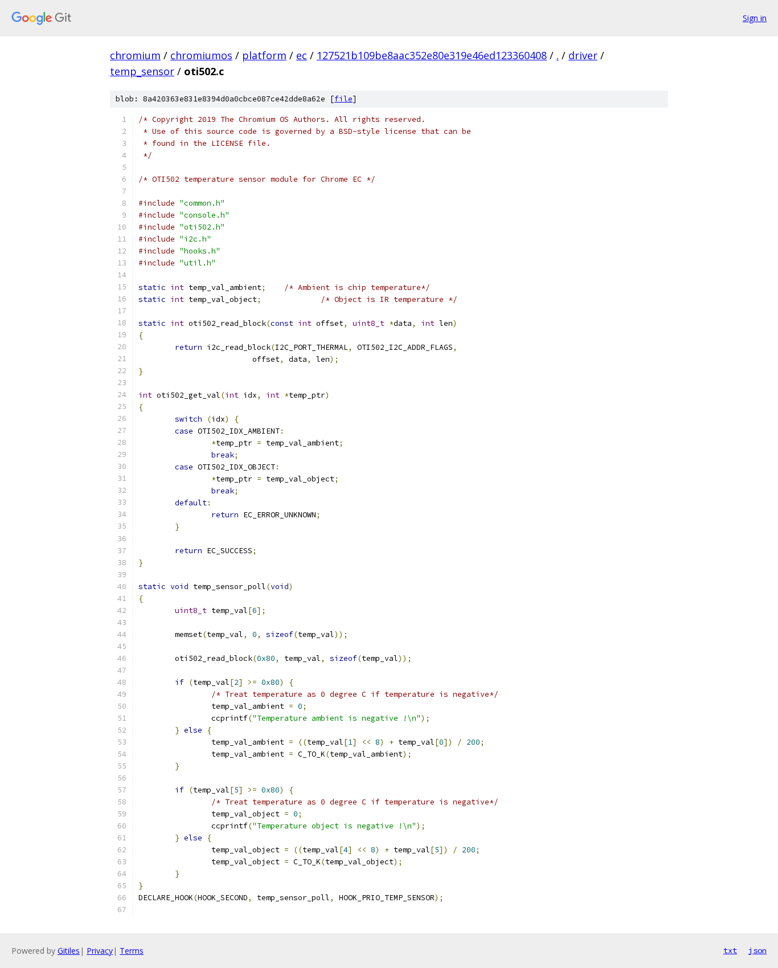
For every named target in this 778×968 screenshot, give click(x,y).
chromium (135, 55)
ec (301, 55)
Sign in (755, 18)
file (343, 99)
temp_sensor (142, 71)
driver (582, 55)
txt (730, 950)
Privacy (100, 950)
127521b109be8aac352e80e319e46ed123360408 (432, 55)
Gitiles (69, 950)
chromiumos (201, 55)
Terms (132, 950)
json (757, 950)
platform (264, 55)
